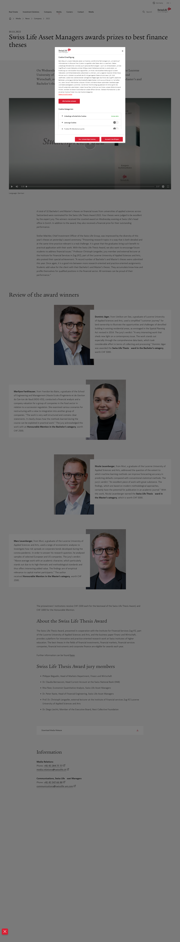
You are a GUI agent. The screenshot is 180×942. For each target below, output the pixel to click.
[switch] (116, 122)
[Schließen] (122, 51)
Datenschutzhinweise (65, 94)
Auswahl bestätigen (112, 139)
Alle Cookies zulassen (69, 101)
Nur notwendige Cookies (87, 139)
